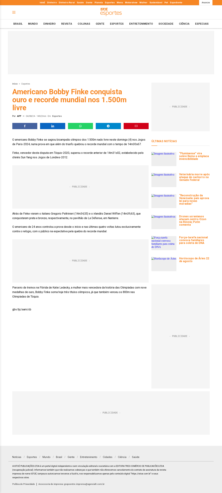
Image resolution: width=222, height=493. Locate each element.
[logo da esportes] (111, 12)
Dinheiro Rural (67, 2)
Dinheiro (52, 2)
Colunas (84, 23)
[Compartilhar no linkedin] (52, 126)
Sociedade (166, 23)
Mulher (143, 2)
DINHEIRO (49, 23)
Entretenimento (141, 23)
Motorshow (131, 2)
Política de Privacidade (23, 484)
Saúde (80, 2)
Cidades (107, 457)
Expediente (176, 2)
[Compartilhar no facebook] (24, 126)
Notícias (16, 457)
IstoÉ (42, 2)
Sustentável (156, 2)
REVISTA (66, 23)
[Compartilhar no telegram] (108, 126)
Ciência (184, 23)
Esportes (110, 2)
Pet (166, 2)
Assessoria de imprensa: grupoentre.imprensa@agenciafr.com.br (71, 484)
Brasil (18, 23)
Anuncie (206, 2)
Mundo (33, 23)
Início (15, 84)
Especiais (202, 23)
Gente (89, 2)
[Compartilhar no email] (136, 126)
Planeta (99, 2)
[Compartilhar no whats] (80, 126)
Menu (120, 2)
